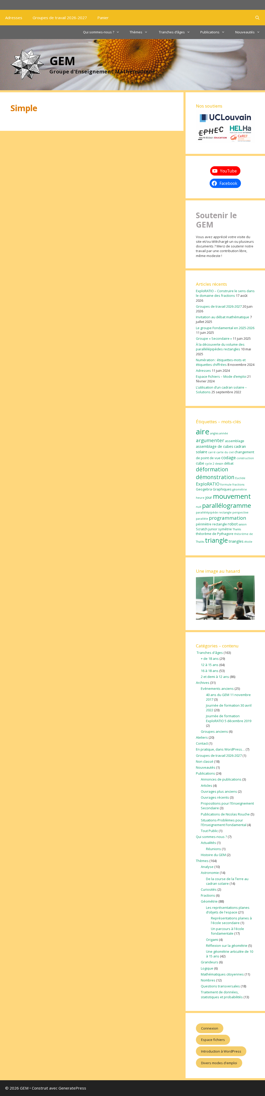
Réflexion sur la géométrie (226, 945)
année (223, 433)
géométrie (239, 489)
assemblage (234, 441)
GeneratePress (72, 1088)
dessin (219, 463)
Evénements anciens (217, 688)
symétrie (225, 529)
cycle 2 (209, 463)
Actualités (208, 842)
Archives (202, 682)
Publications (209, 32)
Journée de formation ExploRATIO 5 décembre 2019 (228, 718)
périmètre (203, 524)
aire (202, 431)
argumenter (210, 440)
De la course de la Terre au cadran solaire (227, 881)
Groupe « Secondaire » (214, 338)
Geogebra (204, 489)
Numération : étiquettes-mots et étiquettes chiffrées (221, 362)
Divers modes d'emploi (219, 1063)
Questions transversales (220, 986)
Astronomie (210, 872)
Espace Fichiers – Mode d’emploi (221, 376)
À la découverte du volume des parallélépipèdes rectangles (220, 346)
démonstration (215, 477)
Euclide (240, 478)
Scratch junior (206, 529)
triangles (236, 541)
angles (214, 433)
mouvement (232, 496)
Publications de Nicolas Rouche (225, 814)
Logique (207, 968)
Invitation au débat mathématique (222, 317)
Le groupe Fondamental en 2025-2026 (225, 328)
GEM (62, 61)
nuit (198, 507)
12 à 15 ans (209, 664)
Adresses (13, 17)
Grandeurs (209, 962)
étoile (248, 541)
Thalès (237, 529)
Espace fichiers (213, 1039)
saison (243, 524)
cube (200, 463)
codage (228, 457)
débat (228, 463)
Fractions (208, 895)
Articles (206, 785)
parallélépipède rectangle (214, 512)
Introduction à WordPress (221, 1051)
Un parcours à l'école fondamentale (227, 931)
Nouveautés (245, 32)
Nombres (208, 980)
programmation (227, 518)
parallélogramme (226, 505)
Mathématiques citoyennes (222, 974)
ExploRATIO (207, 484)
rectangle (219, 524)
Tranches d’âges (171, 32)
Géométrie (209, 901)
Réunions (213, 848)
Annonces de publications (221, 779)
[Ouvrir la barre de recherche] (257, 17)
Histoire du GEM (213, 854)
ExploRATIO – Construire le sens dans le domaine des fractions (225, 293)
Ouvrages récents (215, 797)
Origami (212, 939)
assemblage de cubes (214, 446)
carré (212, 452)
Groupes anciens (214, 731)
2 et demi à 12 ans (215, 676)
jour (208, 497)
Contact (202, 743)
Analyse (207, 866)
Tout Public (209, 830)
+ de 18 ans (210, 658)
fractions (238, 484)
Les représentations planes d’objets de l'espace (227, 909)
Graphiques (222, 489)
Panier (103, 17)
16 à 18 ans (209, 670)
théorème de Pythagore (214, 533)
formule (226, 484)
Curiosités (209, 889)
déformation (212, 469)
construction (245, 458)
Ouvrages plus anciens (219, 791)
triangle (216, 540)
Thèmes (136, 32)
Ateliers (202, 737)
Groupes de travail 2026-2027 (60, 17)
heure (200, 498)
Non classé (204, 761)
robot (233, 523)
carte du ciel (225, 452)
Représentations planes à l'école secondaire (231, 920)
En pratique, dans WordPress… (220, 749)
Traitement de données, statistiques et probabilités (222, 994)
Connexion (209, 1028)
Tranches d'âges (209, 652)
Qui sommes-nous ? (98, 32)
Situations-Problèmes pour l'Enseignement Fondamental (223, 822)
